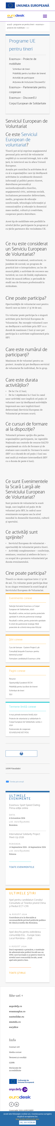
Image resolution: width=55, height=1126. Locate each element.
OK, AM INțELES (27, 1122)
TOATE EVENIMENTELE (21, 867)
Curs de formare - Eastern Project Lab (24, 647)
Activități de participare (23, 78)
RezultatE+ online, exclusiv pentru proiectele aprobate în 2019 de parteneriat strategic (27, 615)
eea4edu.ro (15, 1021)
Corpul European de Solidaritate (27, 103)
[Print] (21, 756)
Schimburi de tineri (21, 69)
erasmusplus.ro (17, 1011)
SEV (10, 694)
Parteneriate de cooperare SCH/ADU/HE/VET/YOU (19, 731)
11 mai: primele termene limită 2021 (23, 714)
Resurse (12, 679)
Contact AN (14, 1047)
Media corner (15, 1052)
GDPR (12, 1062)
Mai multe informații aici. (27, 1119)
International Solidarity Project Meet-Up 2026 (24, 836)
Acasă (9, 24)
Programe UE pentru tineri (23, 24)
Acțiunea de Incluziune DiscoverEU (29, 82)
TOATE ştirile (17, 973)
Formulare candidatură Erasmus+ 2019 (24, 658)
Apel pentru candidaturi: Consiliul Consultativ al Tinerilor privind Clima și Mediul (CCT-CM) (27, 903)
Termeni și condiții (17, 1057)
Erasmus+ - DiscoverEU (23, 97)
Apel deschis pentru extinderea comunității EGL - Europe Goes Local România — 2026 (25, 935)
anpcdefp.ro (15, 1006)
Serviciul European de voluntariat (21, 140)
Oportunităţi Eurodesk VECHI (20, 683)
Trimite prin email (16, 782)
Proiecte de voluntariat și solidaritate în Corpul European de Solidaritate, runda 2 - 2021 (26, 722)
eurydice (13, 1027)
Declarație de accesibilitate (15, 1069)
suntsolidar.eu (16, 1016)
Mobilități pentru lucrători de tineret (29, 73)
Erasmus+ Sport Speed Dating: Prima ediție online (24, 807)
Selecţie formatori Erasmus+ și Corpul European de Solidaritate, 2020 (24, 608)
